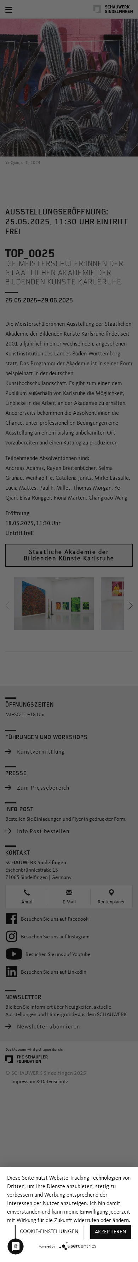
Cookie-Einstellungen (49, 1231)
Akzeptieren (110, 1232)
